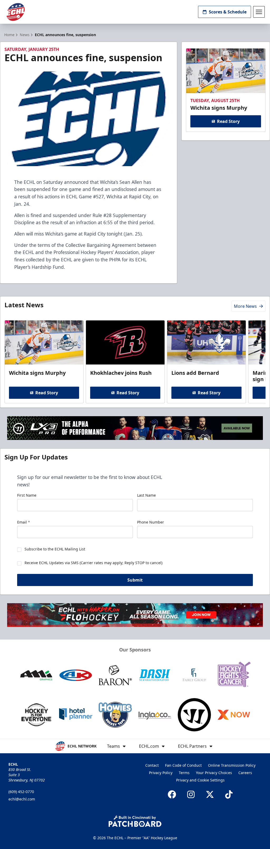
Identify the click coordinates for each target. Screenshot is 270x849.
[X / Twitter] (209, 794)
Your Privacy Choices (214, 772)
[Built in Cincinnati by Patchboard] (135, 821)
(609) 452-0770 (21, 791)
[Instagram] (191, 794)
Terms (184, 772)
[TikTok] (228, 794)
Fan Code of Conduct (183, 765)
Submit (135, 580)
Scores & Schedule (228, 12)
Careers (245, 772)
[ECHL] (15, 12)
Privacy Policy (160, 772)
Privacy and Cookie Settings (200, 780)
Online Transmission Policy (231, 765)
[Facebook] (172, 794)
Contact (152, 765)
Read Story (228, 121)
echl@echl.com (21, 799)
